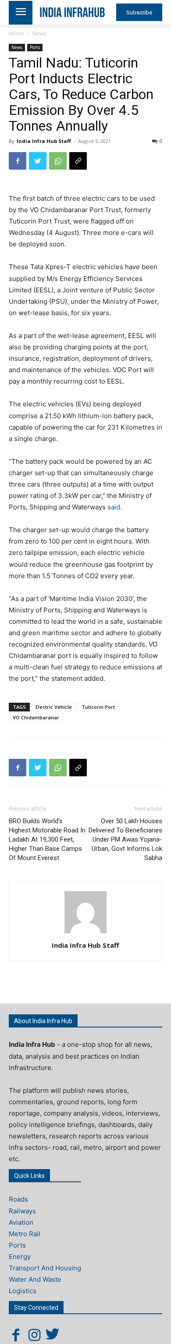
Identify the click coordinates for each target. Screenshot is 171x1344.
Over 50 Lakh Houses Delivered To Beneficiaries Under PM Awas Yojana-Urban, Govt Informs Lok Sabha (125, 839)
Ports (35, 47)
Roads (18, 1199)
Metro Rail (24, 1234)
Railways (22, 1211)
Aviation (21, 1222)
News (39, 33)
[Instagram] (34, 1335)
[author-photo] (85, 933)
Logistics (22, 1291)
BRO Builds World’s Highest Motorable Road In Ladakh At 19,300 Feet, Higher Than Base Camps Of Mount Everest (47, 839)
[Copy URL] (78, 161)
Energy (20, 1256)
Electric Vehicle (54, 707)
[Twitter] (37, 161)
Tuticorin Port (98, 707)
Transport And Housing (45, 1268)
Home (16, 33)
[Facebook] (17, 161)
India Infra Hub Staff (44, 141)
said (113, 507)
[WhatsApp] (58, 161)
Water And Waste (35, 1279)
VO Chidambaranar (36, 717)
